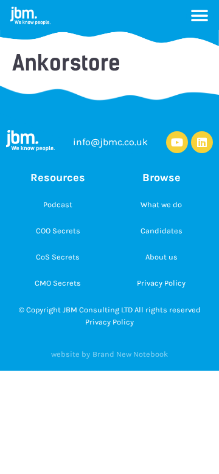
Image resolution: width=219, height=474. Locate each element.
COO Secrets (58, 230)
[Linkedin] (202, 142)
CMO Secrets (58, 282)
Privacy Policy (161, 282)
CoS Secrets (58, 256)
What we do (161, 204)
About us (161, 256)
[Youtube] (177, 142)
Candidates (161, 230)
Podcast (57, 204)
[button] (200, 16)
